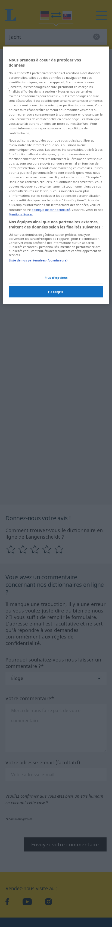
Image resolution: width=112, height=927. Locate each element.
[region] (56, 175)
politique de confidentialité (51, 209)
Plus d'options (56, 278)
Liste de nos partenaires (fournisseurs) (38, 260)
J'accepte (56, 292)
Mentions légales (21, 214)
